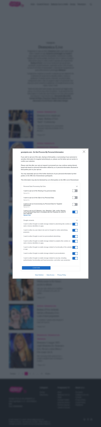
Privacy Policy (61, 275)
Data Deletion (39, 275)
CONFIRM (36, 268)
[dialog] (50, 213)
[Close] (85, 152)
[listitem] (50, 186)
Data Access (50, 275)
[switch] (75, 190)
